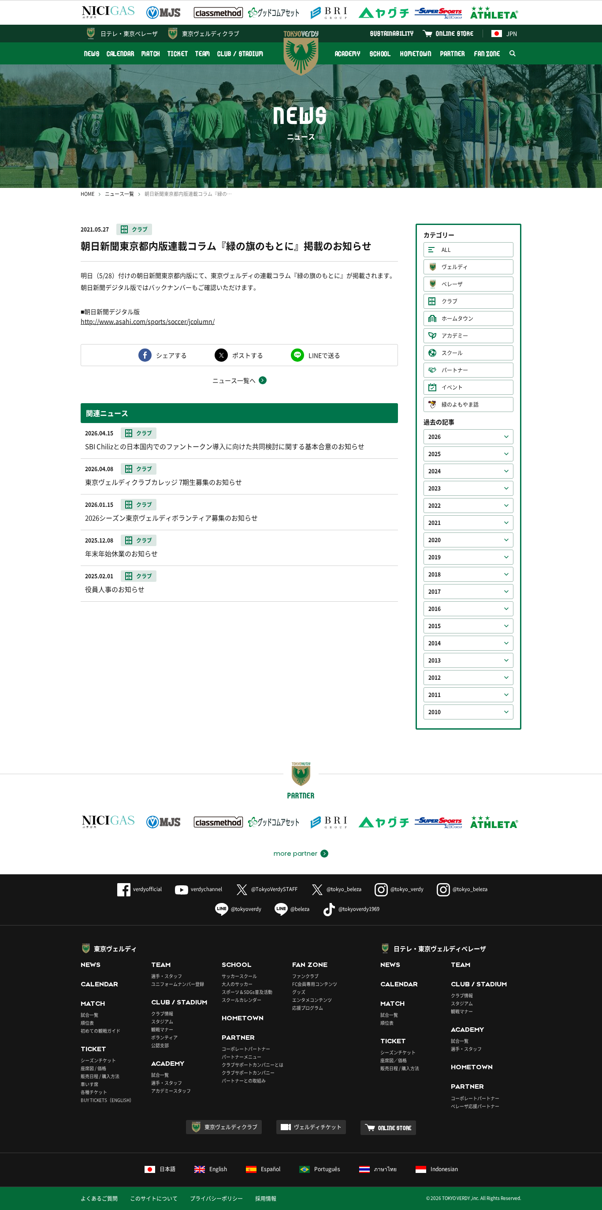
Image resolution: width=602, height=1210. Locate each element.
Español (270, 1169)
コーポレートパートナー (246, 1048)
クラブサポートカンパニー (248, 1072)
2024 (434, 471)
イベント (452, 387)
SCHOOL (380, 53)
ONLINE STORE (455, 33)
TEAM (203, 53)
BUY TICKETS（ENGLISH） (107, 1100)
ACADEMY (347, 53)
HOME (87, 194)
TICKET (177, 53)
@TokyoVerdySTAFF (274, 889)
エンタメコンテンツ (312, 999)
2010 (434, 712)
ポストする (247, 355)
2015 (434, 626)
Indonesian (444, 1169)
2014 (434, 643)
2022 (434, 505)
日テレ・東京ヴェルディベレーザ (440, 948)
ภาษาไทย (385, 1169)
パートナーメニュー (241, 1056)
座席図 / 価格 (93, 1068)
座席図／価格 (393, 1060)
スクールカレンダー (241, 999)
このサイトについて (154, 1199)
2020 (434, 540)
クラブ (140, 229)
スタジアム (162, 1021)
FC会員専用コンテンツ (314, 984)
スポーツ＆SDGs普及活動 (247, 992)
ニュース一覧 (119, 194)
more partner (295, 853)
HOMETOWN (415, 53)
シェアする (171, 355)
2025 (434, 454)
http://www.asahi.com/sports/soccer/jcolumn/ (148, 321)
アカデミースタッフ (171, 1090)
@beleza (299, 909)
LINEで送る (324, 355)
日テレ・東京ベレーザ (129, 33)
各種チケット (94, 1092)
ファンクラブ (305, 976)
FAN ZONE (487, 53)
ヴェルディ (455, 267)
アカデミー (455, 336)
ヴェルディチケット (318, 1127)
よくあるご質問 (99, 1199)
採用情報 (265, 1199)
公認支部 (160, 1045)
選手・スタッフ (166, 976)
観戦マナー (162, 1029)
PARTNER (452, 53)
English (218, 1169)
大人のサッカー (237, 984)
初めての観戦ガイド (100, 1030)
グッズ (298, 992)
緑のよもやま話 (460, 404)
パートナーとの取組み (244, 1080)
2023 (434, 488)
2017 (434, 592)
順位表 (87, 1022)
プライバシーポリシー (216, 1199)
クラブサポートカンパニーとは (252, 1064)
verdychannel (206, 889)
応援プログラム (307, 1007)
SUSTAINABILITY (392, 33)
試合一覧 (89, 1014)
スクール (452, 353)
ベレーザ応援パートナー (475, 1106)
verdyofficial (147, 889)
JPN (511, 33)
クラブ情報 (162, 1013)
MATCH (151, 53)
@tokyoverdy (246, 909)
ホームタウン (457, 318)
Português (327, 1169)
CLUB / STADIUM (240, 53)
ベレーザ (452, 284)
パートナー (455, 370)
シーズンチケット (98, 1060)
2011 (434, 695)
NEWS (92, 53)
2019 (434, 557)
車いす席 (89, 1084)
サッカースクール (239, 976)
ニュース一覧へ (234, 380)
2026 (434, 437)
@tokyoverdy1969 (358, 909)
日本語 (167, 1169)
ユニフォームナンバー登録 (177, 984)
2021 (434, 523)
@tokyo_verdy (407, 889)
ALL (446, 250)
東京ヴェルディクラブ (210, 33)
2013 (434, 660)
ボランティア (164, 1037)
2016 (434, 609)
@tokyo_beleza (344, 889)
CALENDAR (120, 53)
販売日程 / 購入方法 (100, 1076)
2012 (434, 678)
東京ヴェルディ (115, 948)
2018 (434, 574)
